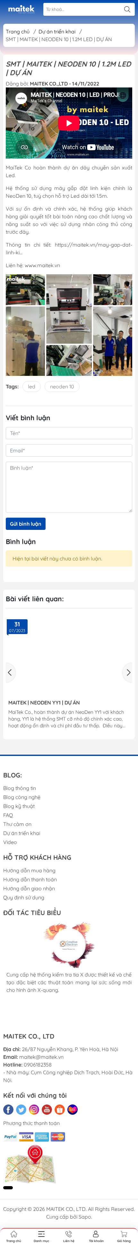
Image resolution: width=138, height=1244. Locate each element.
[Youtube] (47, 1109)
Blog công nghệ (21, 797)
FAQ (8, 815)
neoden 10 (62, 386)
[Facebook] (8, 1109)
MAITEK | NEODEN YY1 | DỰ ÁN (44, 703)
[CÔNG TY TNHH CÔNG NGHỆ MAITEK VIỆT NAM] (21, 9)
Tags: (12, 386)
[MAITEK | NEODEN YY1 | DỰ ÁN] (69, 656)
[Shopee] (60, 1109)
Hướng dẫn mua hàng (29, 870)
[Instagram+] (34, 1109)
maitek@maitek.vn (41, 1057)
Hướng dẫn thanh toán (30, 879)
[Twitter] (21, 1109)
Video (10, 842)
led (31, 386)
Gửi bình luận (25, 524)
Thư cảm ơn (17, 824)
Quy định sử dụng (23, 897)
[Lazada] (72, 1109)
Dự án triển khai (21, 833)
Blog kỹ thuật (19, 806)
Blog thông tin (19, 788)
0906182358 (38, 1064)
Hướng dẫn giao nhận (29, 888)
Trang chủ (18, 31)
